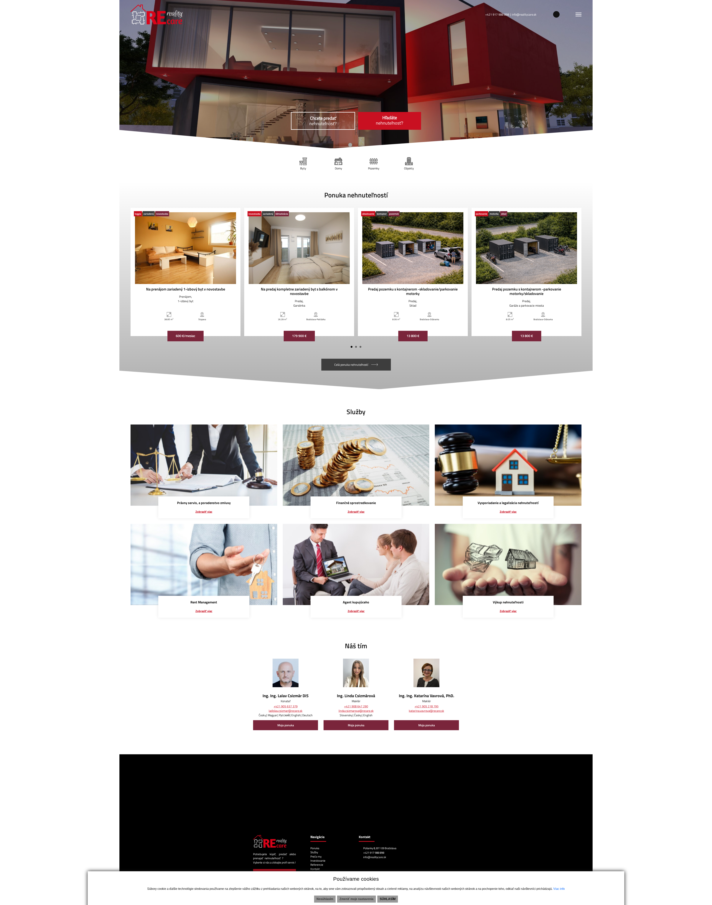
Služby (314, 852)
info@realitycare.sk (524, 14)
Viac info (559, 888)
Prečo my (316, 856)
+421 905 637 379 (286, 706)
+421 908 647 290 (356, 706)
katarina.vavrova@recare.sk (426, 711)
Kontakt (315, 869)
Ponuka (314, 848)
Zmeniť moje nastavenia (356, 899)
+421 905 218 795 (427, 706)
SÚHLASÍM (387, 899)
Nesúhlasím (325, 899)
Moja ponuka (285, 725)
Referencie (316, 865)
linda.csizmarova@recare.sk (356, 711)
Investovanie (317, 860)
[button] (356, 347)
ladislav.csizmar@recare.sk (285, 711)
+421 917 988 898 (497, 14)
